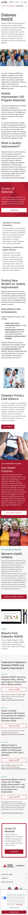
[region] (14, 902)
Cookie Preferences (14, 907)
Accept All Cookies (14, 912)
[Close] (26, 891)
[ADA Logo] (7, 2)
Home (3, 5)
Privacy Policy (19, 904)
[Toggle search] (22, 2)
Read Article (13, 689)
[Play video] (14, 616)
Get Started (14, 210)
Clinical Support (10, 5)
